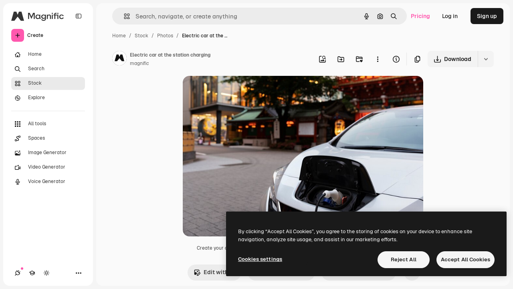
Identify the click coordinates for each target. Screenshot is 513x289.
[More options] (378, 59)
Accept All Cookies (465, 259)
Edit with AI (219, 272)
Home (119, 36)
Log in (450, 16)
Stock (141, 36)
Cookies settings (260, 259)
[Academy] (32, 273)
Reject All (403, 259)
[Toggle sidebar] (78, 16)
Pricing (420, 16)
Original (234, 91)
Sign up (487, 16)
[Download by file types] (486, 59)
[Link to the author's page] (119, 59)
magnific (139, 63)
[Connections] (17, 273)
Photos (165, 36)
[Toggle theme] (46, 273)
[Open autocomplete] (124, 16)
